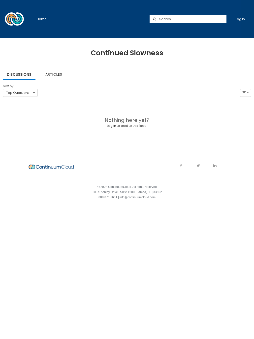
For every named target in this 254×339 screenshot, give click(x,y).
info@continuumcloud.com (138, 197)
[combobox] (192, 19)
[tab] (19, 73)
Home (42, 19)
